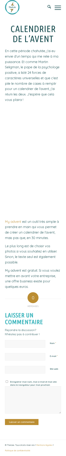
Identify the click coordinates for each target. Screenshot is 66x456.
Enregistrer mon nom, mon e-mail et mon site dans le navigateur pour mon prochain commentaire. (33, 385)
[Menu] (56, 7)
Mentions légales (44, 445)
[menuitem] (47, 7)
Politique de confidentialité (17, 450)
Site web (54, 369)
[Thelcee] (27, 7)
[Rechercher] (47, 7)
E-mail (54, 356)
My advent (13, 222)
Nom (53, 343)
